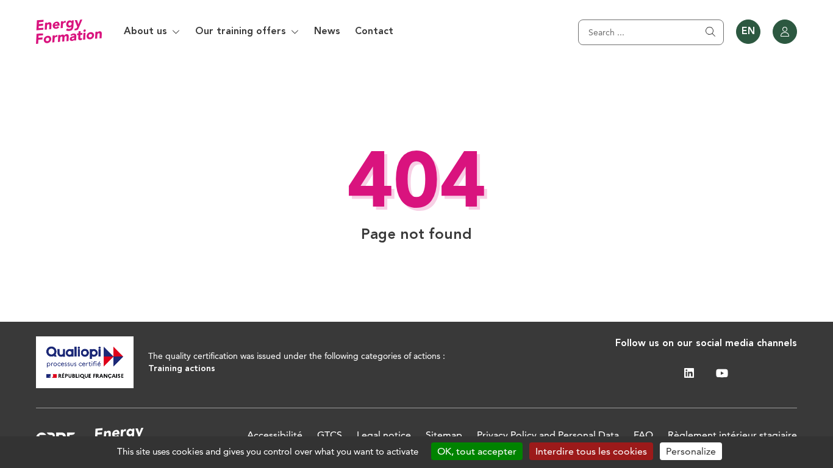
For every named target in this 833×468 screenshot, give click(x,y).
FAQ (643, 435)
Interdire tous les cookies (591, 451)
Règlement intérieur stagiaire (732, 435)
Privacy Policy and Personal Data (548, 435)
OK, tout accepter (477, 451)
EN (748, 32)
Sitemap (444, 435)
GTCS (329, 435)
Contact (374, 32)
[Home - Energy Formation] (69, 32)
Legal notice (384, 435)
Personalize (691, 451)
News (327, 32)
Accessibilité (274, 435)
